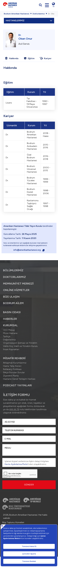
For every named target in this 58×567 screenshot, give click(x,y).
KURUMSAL (10, 325)
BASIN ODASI (12, 312)
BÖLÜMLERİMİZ (13, 270)
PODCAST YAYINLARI (17, 385)
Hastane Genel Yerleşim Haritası (19, 379)
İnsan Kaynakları (11, 349)
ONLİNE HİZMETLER (16, 290)
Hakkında (13, 58)
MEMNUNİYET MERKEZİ (18, 283)
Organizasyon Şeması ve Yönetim (20, 343)
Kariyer (47, 58)
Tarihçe (6, 336)
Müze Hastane (10, 333)
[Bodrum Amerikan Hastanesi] (15, 4)
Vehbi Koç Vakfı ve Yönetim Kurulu (20, 346)
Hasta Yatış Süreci (12, 366)
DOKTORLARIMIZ (14, 277)
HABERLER (10, 319)
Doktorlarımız (39, 14)
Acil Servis (24, 43)
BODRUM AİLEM (13, 303)
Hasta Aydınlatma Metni (16, 464)
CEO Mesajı (9, 330)
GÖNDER (29, 484)
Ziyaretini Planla (11, 375)
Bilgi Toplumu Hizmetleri (13, 522)
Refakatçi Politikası (12, 369)
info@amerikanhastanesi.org (27, 250)
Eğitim (31, 58)
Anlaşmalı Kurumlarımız (14, 362)
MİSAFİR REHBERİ (14, 358)
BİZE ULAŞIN (11, 296)
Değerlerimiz (9, 339)
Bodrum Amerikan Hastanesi (16, 14)
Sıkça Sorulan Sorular (14, 372)
